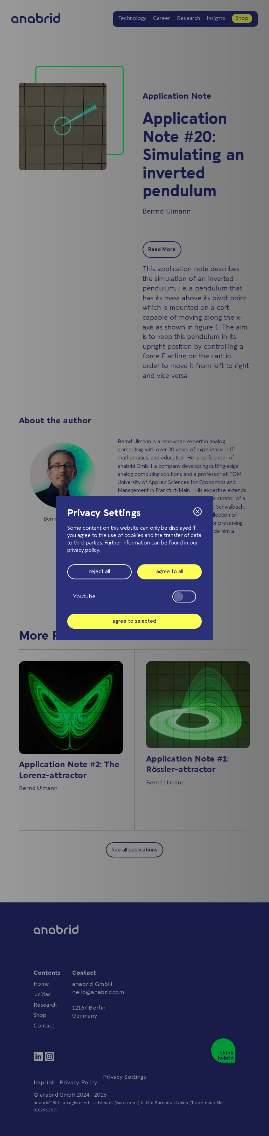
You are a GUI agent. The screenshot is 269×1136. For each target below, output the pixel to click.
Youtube (84, 596)
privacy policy (83, 550)
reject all (99, 572)
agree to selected (134, 621)
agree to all (169, 572)
